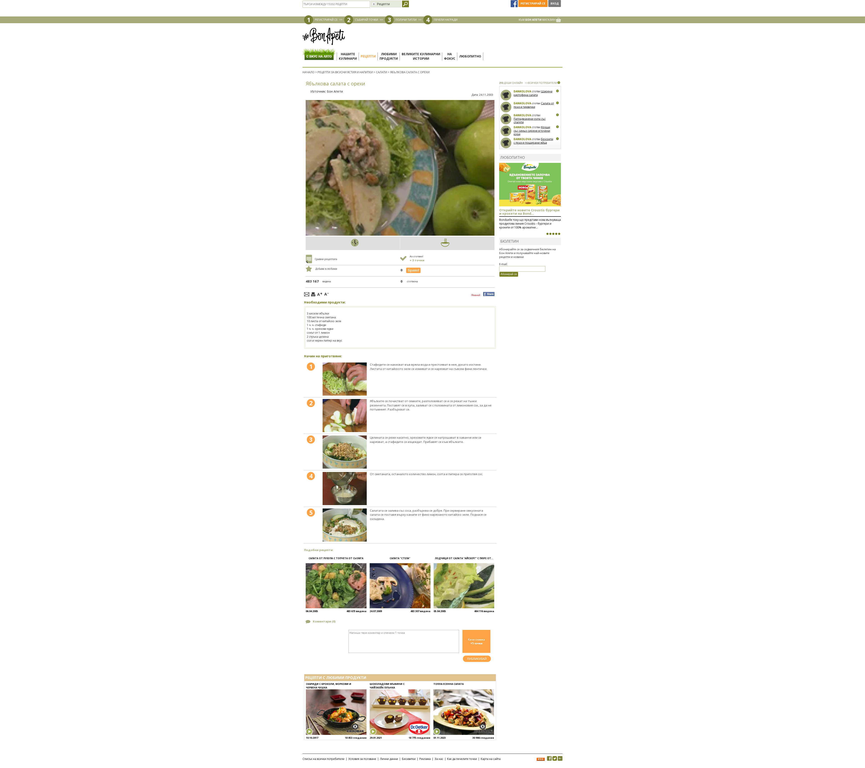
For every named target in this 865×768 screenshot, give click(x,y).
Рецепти (368, 56)
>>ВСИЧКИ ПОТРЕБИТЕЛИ (541, 82)
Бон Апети (335, 91)
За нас (439, 759)
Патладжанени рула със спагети (530, 120)
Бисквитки (409, 759)
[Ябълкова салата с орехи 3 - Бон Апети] (345, 452)
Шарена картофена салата (533, 93)
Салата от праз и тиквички (534, 105)
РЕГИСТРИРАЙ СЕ (326, 20)
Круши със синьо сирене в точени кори (532, 130)
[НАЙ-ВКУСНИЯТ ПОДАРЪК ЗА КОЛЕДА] (553, 234)
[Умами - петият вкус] (556, 234)
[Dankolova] (506, 95)
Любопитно (470, 56)
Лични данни (389, 759)
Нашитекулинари (348, 56)
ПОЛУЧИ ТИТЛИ (406, 20)
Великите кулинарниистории (421, 56)
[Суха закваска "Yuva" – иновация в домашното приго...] (547, 234)
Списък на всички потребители (323, 759)
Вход (555, 3)
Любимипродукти (389, 56)
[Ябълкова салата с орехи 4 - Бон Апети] (345, 488)
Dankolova (522, 91)
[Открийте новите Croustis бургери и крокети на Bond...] (550, 234)
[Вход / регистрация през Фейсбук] (514, 3)
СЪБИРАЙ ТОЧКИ (366, 20)
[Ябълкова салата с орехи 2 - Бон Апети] (345, 415)
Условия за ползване (362, 759)
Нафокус (449, 56)
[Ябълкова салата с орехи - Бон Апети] (345, 379)
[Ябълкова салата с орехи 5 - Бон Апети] (345, 525)
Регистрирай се (533, 3)
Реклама (425, 759)
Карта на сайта (491, 759)
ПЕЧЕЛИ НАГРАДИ (446, 20)
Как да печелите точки (462, 759)
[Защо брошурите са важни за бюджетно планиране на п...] (559, 234)
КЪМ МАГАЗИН (537, 20)
